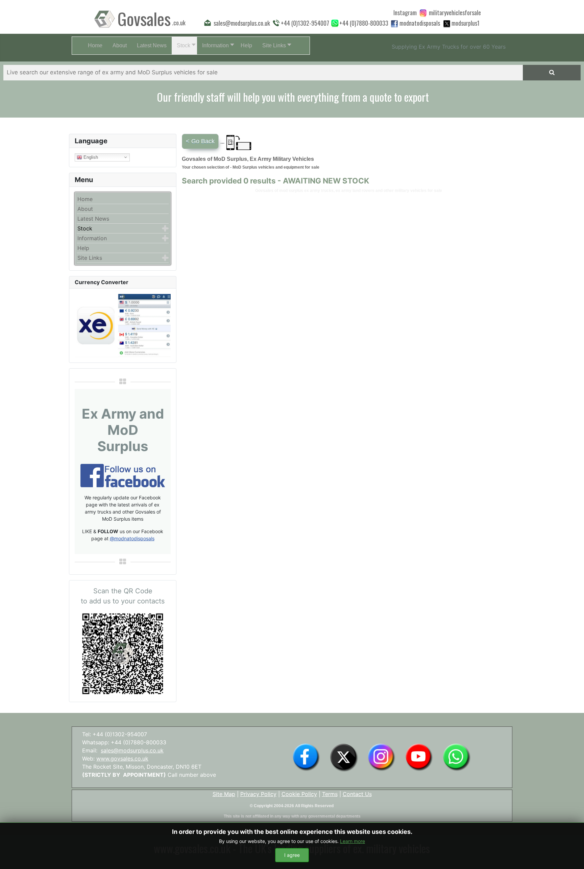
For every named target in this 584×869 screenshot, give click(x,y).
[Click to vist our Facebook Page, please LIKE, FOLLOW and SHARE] (122, 475)
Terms (330, 794)
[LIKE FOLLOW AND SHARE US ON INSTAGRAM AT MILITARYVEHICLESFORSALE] (455, 12)
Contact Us (357, 794)
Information (92, 238)
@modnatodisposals (132, 538)
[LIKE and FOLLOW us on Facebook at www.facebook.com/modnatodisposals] (306, 756)
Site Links (89, 257)
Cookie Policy (299, 794)
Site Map (224, 794)
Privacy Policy (258, 794)
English (90, 156)
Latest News (93, 218)
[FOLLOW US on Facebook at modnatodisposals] (394, 24)
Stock (84, 228)
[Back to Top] (572, 856)
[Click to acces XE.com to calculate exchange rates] (123, 325)
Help (83, 248)
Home (85, 199)
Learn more (352, 841)
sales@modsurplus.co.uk (132, 750)
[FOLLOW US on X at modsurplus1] (466, 23)
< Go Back (200, 141)
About (85, 208)
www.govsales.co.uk (122, 758)
